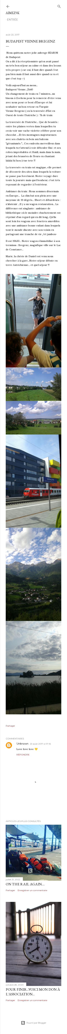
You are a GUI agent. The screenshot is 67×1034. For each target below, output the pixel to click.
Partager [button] (10, 725)
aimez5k (12, 13)
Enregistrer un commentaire (32, 890)
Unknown (22, 743)
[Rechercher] (59, 5)
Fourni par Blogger (36, 1022)
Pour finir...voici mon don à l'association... (33, 991)
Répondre (22, 754)
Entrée (12, 19)
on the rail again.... (25, 884)
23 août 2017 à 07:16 (40, 743)
